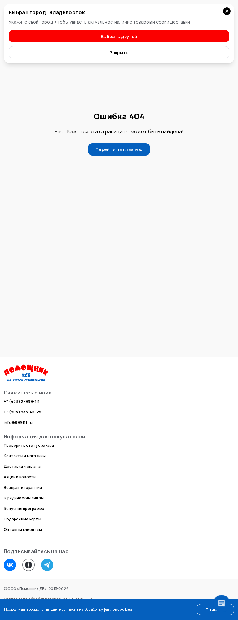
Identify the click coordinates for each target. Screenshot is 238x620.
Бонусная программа (24, 508)
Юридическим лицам (24, 498)
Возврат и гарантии (23, 487)
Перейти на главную (119, 149)
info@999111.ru (18, 422)
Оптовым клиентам (23, 529)
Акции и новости (20, 477)
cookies (125, 609)
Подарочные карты (22, 519)
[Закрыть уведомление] (227, 11)
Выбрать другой (119, 36)
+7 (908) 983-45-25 (22, 412)
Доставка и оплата (22, 466)
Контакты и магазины (25, 456)
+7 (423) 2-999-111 (22, 401)
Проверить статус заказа (29, 445)
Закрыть (119, 52)
